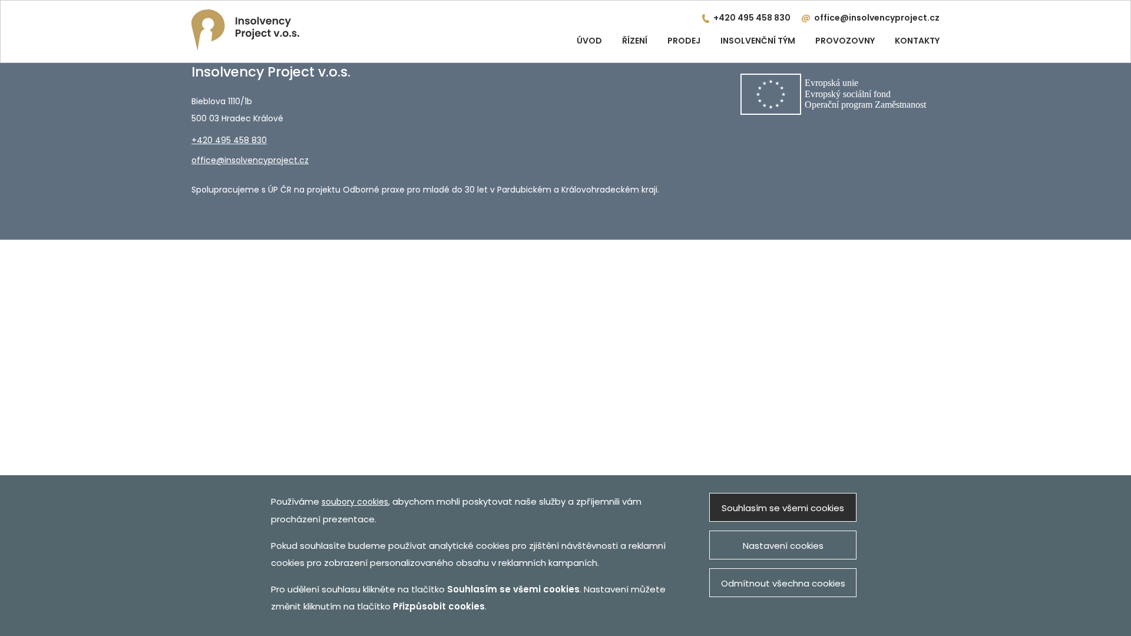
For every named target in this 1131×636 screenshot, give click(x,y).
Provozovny (845, 41)
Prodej (683, 41)
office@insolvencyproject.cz (877, 18)
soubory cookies (355, 502)
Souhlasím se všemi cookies (783, 508)
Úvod (589, 41)
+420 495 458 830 (752, 18)
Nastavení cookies (783, 545)
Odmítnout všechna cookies (783, 583)
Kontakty (917, 41)
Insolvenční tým (757, 41)
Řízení (634, 41)
